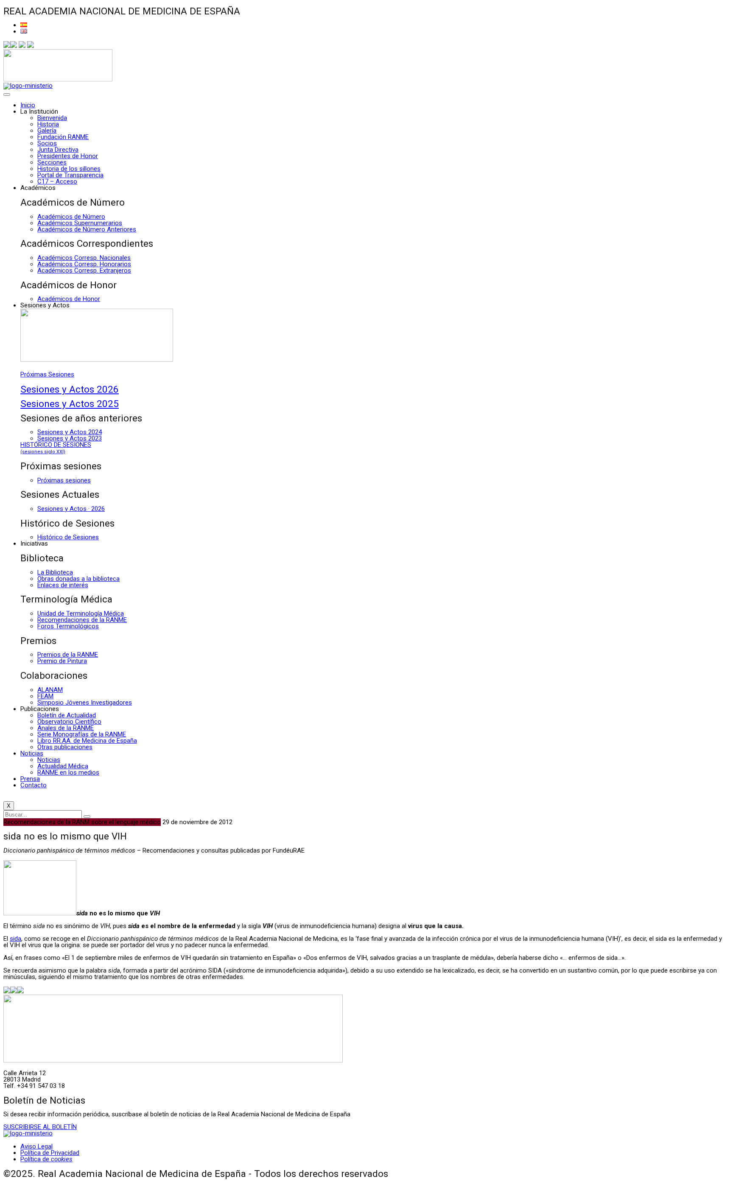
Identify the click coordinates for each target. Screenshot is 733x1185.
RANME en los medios (68, 772)
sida (15, 938)
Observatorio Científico (69, 721)
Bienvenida (52, 118)
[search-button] (87, 816)
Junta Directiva (57, 149)
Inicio (27, 105)
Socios (47, 143)
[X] (13, 46)
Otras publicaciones (64, 747)
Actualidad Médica (62, 766)
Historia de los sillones (69, 169)
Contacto (33, 785)
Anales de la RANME (65, 728)
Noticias (31, 753)
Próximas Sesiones (47, 374)
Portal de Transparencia (70, 175)
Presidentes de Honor (67, 156)
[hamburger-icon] (6, 94)
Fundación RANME (63, 137)
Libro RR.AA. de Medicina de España (87, 740)
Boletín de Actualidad (66, 715)
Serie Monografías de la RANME (81, 734)
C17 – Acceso (57, 181)
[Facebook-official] (6, 46)
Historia (48, 124)
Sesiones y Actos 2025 (69, 403)
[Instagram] (22, 46)
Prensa (30, 779)
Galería (46, 130)
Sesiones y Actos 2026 (69, 389)
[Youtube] (30, 46)
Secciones (52, 162)
